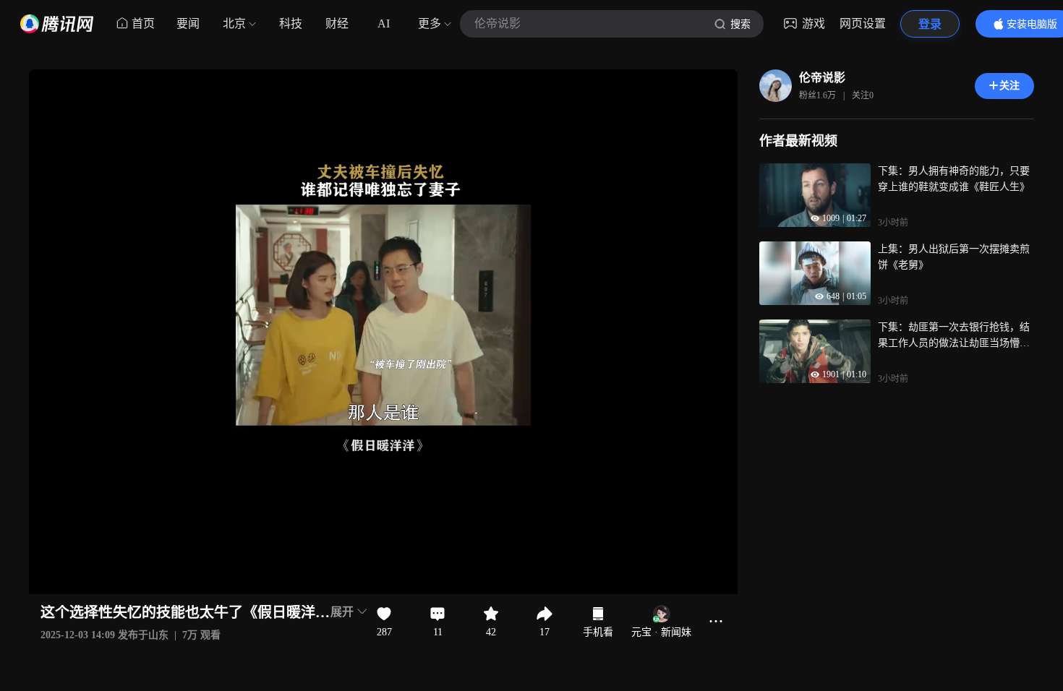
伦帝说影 (822, 78)
